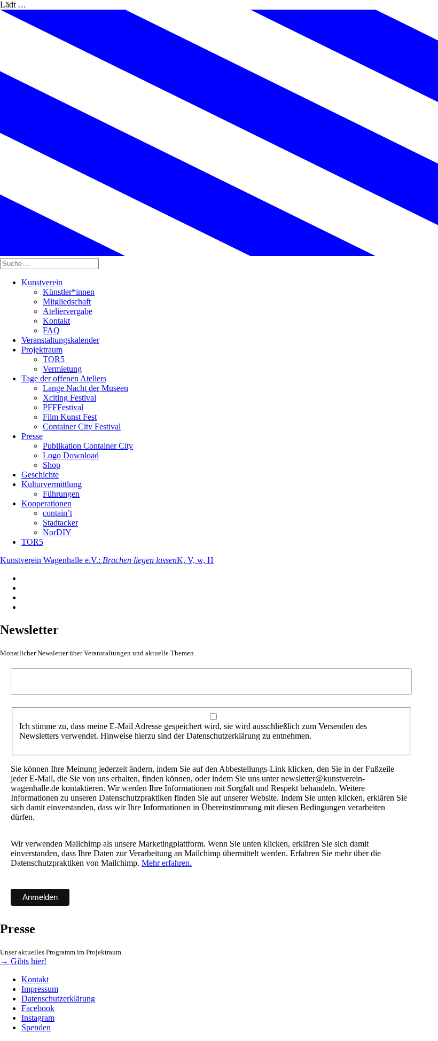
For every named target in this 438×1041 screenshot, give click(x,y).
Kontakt (56, 320)
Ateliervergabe (67, 311)
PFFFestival (63, 407)
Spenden (36, 1027)
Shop (51, 464)
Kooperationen (46, 503)
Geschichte (40, 474)
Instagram (37, 1017)
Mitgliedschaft (67, 301)
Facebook (37, 1008)
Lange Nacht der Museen (85, 388)
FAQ (51, 330)
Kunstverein (41, 282)
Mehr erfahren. (167, 862)
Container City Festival (82, 426)
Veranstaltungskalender (60, 340)
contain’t (57, 513)
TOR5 (54, 359)
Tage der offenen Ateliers (63, 378)
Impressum (39, 988)
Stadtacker (60, 522)
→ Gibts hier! (23, 961)
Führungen (61, 493)
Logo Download (71, 455)
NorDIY (57, 532)
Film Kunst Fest (70, 416)
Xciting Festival (69, 397)
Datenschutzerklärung (58, 998)
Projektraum (41, 349)
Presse (32, 436)
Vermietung (62, 368)
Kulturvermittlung (51, 484)
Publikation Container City (88, 445)
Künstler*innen (69, 291)
